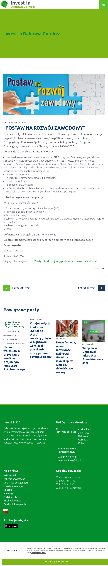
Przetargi (8, 493)
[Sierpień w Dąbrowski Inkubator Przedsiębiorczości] (93, 331)
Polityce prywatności (38, 552)
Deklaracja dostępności (15, 482)
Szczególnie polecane (14, 343)
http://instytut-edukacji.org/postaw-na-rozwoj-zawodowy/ (62, 261)
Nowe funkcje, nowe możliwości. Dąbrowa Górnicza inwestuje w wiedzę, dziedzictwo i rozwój (66, 357)
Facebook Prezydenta (14, 504)
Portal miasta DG (12, 497)
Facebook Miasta (12, 500)
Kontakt (7, 489)
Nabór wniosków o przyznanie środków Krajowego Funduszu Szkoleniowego (14, 358)
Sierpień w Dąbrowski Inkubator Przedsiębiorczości (92, 355)
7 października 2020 (14, 123)
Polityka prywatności (14, 479)
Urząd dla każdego (13, 486)
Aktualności (9, 331)
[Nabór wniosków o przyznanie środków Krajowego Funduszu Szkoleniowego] (14, 324)
